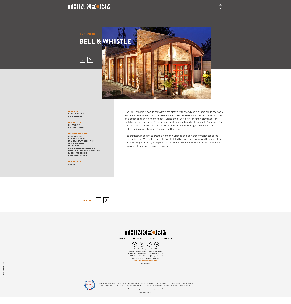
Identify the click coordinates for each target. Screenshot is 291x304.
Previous (98, 200)
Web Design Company (146, 292)
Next (106, 200)
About (122, 238)
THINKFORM (89, 6)
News (153, 238)
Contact (167, 238)
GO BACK (87, 200)
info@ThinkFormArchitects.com (145, 260)
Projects (137, 238)
